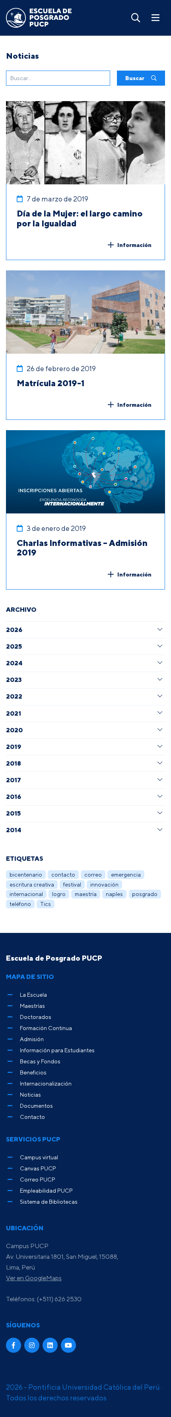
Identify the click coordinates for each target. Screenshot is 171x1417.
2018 (13, 763)
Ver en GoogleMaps (34, 1277)
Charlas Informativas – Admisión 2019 (82, 548)
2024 (14, 663)
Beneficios (33, 1072)
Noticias (30, 1094)
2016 (13, 796)
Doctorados (35, 1016)
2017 (13, 780)
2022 (14, 696)
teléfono (20, 903)
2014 (13, 830)
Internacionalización (46, 1083)
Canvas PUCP (38, 1168)
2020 (14, 730)
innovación (104, 884)
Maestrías (32, 1005)
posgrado (144, 893)
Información (134, 244)
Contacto (32, 1116)
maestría (86, 893)
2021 (13, 713)
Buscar (135, 78)
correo (93, 874)
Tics (45, 903)
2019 (13, 747)
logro (59, 893)
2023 (14, 680)
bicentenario (26, 874)
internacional (26, 893)
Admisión (32, 1039)
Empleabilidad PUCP (46, 1190)
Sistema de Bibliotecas (49, 1201)
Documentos (36, 1105)
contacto (63, 874)
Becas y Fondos (40, 1061)
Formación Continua (46, 1027)
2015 (13, 813)
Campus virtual (39, 1157)
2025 (14, 646)
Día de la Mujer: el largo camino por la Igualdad (80, 218)
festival (72, 884)
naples (114, 893)
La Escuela (33, 994)
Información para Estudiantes (57, 1050)
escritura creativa (32, 884)
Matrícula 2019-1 (50, 383)
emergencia (126, 874)
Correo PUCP (37, 1179)
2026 (14, 630)
